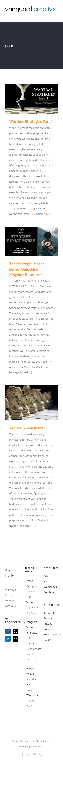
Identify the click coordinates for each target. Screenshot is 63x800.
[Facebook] (8, 631)
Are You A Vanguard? (26, 403)
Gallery (36, 99)
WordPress (36, 746)
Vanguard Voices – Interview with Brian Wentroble (31, 682)
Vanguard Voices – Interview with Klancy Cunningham (31, 635)
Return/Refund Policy (51, 637)
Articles (48, 576)
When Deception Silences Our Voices (31, 591)
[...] (48, 213)
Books (47, 581)
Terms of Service (49, 615)
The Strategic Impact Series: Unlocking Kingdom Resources (26, 241)
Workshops (50, 586)
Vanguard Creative (20, 741)
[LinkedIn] (8, 639)
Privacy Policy (48, 626)
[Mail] (15, 639)
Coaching (49, 592)
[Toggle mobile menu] (56, 17)
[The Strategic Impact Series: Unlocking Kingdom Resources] (31, 241)
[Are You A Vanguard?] (31, 402)
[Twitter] (15, 631)
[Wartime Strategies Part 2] (31, 99)
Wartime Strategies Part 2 (26, 99)
